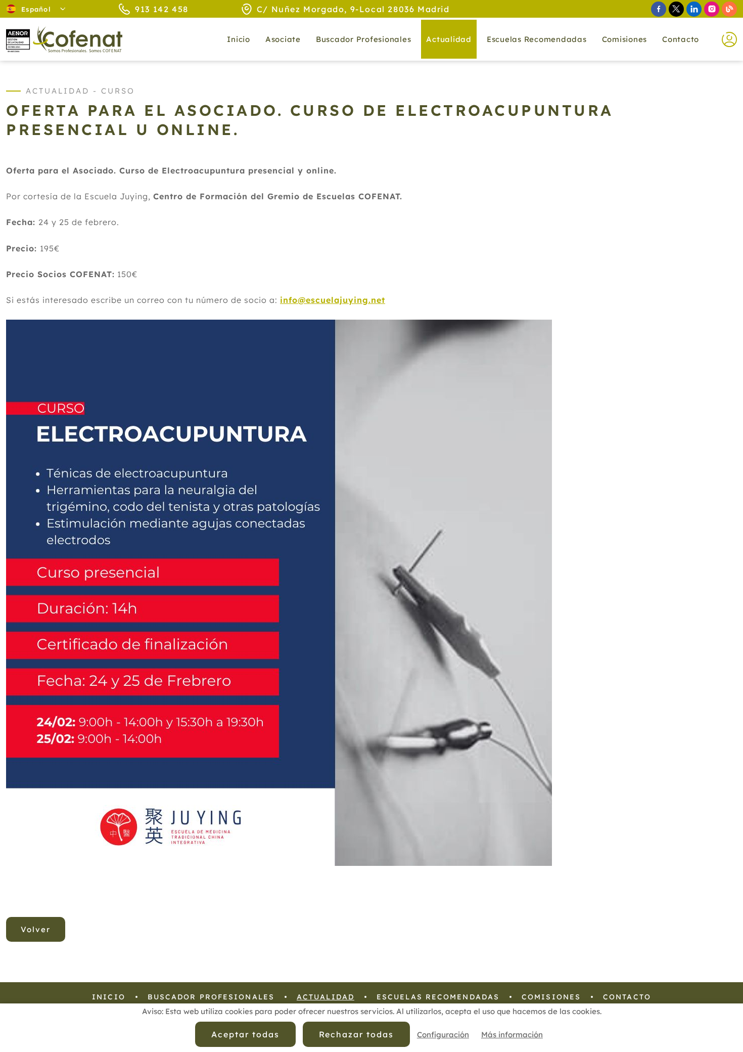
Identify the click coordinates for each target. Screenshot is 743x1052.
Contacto (680, 39)
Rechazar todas (356, 1034)
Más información (512, 1034)
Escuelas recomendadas (537, 39)
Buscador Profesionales (363, 39)
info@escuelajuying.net (332, 300)
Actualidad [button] (449, 39)
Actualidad (325, 996)
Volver (36, 929)
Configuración (443, 1034)
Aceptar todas (245, 1034)
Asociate (283, 39)
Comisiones (624, 39)
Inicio (238, 39)
